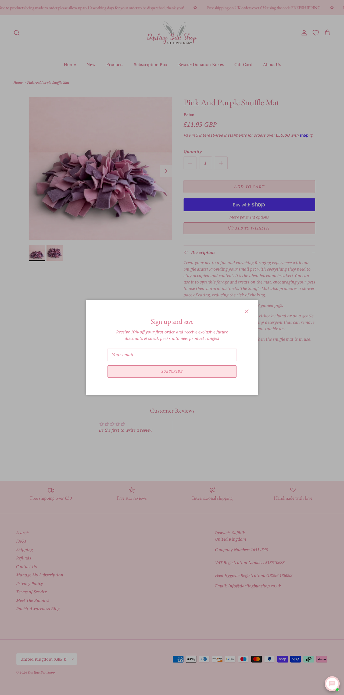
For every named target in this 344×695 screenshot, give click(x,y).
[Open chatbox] (332, 683)
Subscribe (172, 371)
